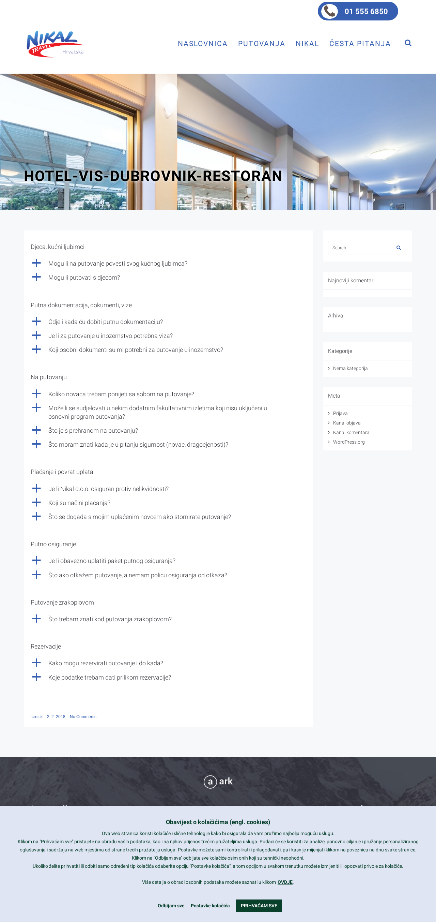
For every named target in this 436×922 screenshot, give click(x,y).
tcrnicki (38, 716)
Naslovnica (203, 43)
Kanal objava (347, 423)
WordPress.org (349, 442)
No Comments (83, 716)
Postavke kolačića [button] (210, 905)
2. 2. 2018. (57, 716)
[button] (168, 263)
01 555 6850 (366, 11)
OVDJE (285, 882)
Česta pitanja (360, 43)
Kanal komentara (351, 432)
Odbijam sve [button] (171, 905)
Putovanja (261, 43)
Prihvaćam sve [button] (259, 905)
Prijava (340, 413)
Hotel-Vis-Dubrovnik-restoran (153, 175)
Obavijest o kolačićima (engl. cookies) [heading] (218, 822)
